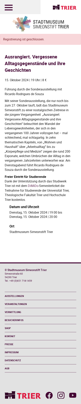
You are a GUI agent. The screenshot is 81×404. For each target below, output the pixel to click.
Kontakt (10, 336)
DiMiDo (33, 186)
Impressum (12, 352)
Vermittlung (13, 312)
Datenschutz (13, 360)
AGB (7, 368)
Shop (8, 328)
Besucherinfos (14, 320)
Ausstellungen (14, 296)
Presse (9, 344)
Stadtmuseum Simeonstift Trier (31, 232)
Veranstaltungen (16, 304)
